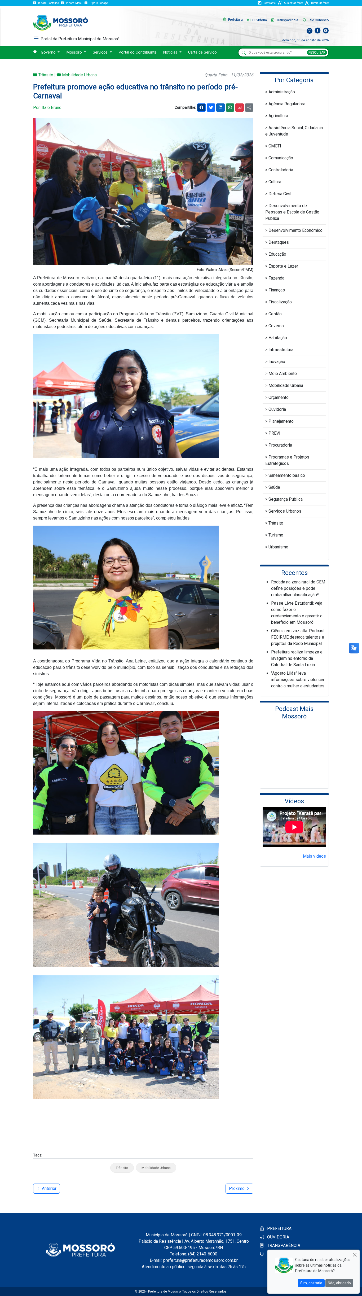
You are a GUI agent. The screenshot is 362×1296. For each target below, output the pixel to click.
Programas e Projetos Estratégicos (287, 460)
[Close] (354, 1254)
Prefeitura (235, 19)
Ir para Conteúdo (48, 3)
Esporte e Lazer (283, 266)
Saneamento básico (286, 475)
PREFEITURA (279, 1228)
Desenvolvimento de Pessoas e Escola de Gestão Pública (292, 212)
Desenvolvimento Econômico (295, 230)
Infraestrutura (280, 349)
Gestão (275, 313)
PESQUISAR (316, 52)
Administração (281, 91)
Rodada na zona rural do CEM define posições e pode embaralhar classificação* (298, 588)
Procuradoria (280, 445)
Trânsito (45, 74)
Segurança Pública (285, 499)
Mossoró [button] (75, 52)
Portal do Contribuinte (138, 52)
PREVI (274, 433)
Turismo (275, 535)
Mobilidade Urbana (79, 74)
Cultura (274, 181)
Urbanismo (278, 546)
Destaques (278, 242)
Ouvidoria (259, 20)
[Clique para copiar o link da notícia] (249, 107)
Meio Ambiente (282, 373)
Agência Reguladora (286, 103)
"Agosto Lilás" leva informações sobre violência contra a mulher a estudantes (297, 679)
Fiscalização (280, 301)
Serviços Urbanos (284, 511)
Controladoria (280, 169)
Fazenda (276, 278)
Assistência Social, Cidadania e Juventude (294, 131)
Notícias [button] (170, 52)
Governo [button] (49, 52)
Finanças (276, 290)
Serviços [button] (101, 52)
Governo (276, 325)
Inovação (276, 361)
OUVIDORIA (277, 1237)
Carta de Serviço (202, 52)
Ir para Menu (74, 3)
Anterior (48, 1188)
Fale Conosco (318, 20)
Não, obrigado (339, 1283)
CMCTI (274, 146)
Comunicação (280, 157)
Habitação (277, 337)
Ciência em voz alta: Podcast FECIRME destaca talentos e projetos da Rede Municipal (298, 637)
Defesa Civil (279, 193)
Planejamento (281, 421)
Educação (277, 254)
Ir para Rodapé (99, 3)
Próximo (237, 1188)
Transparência (287, 20)
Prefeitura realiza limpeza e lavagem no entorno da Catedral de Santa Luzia (297, 658)
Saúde (274, 487)
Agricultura (278, 115)
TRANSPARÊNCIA (283, 1245)
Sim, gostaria (311, 1283)
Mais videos (314, 856)
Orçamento (278, 397)
